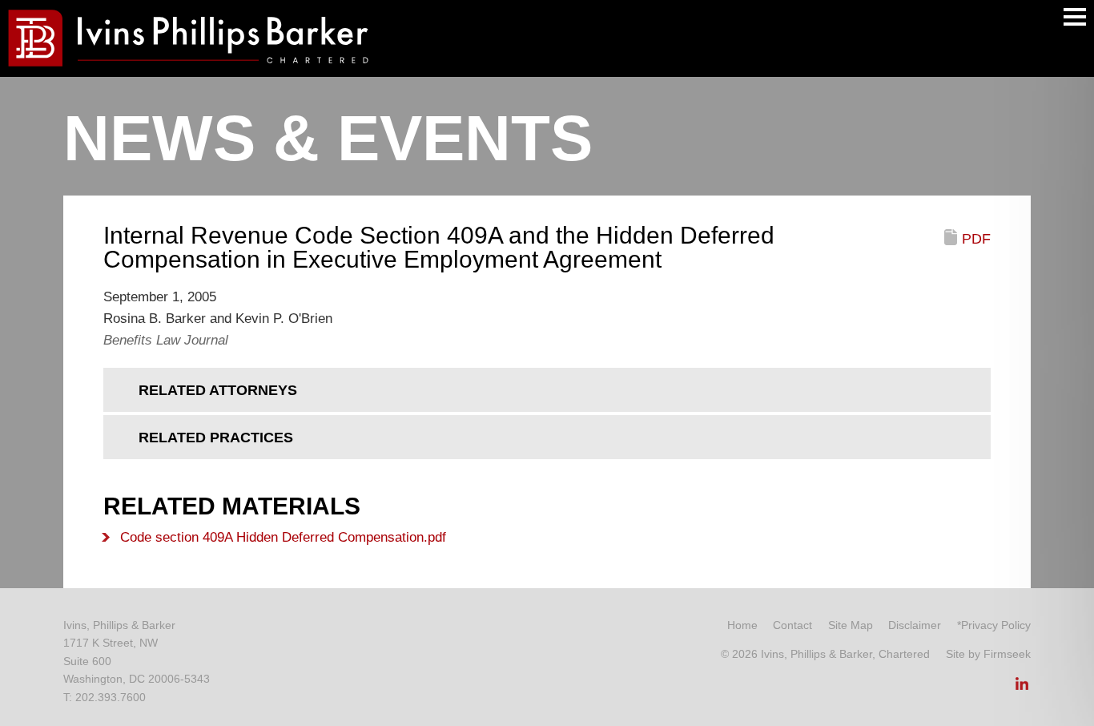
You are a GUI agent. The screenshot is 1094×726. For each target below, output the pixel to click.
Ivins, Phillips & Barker (119, 625)
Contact (792, 625)
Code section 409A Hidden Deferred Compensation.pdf (283, 537)
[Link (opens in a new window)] (1022, 688)
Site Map (850, 625)
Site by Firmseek (988, 653)
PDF (976, 239)
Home (742, 625)
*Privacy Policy (994, 625)
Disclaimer (914, 625)
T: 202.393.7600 (104, 697)
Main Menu (1075, 17)
